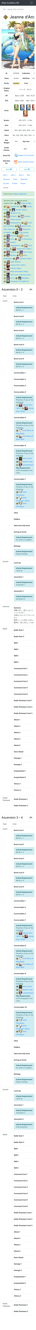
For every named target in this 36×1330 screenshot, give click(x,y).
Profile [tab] (14, 183)
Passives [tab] (6, 179)
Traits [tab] (15, 179)
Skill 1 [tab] (5, 175)
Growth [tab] (6, 183)
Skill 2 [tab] (13, 175)
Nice (8, 169)
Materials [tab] (24, 179)
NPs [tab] (28, 175)
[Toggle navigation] (31, 3)
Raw (25, 169)
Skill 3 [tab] (21, 175)
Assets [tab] (23, 183)
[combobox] (18, 9)
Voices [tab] (5, 188)
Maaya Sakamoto (20, 194)
